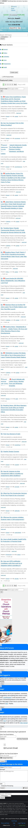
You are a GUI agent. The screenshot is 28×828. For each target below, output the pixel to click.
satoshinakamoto (18, 166)
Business (8, 398)
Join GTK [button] (6, 28)
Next (15, 84)
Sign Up (23, 823)
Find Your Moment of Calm (11, 434)
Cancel (2, 738)
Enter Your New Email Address (9, 753)
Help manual (23, 723)
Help (18, 28)
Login (5, 678)
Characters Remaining (7, 785)
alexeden (17, 578)
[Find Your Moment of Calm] (2, 434)
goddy (16, 398)
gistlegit (16, 116)
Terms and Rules (5, 823)
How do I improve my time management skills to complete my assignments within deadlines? (12, 473)
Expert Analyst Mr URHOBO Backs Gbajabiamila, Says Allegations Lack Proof (13, 281)
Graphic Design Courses (11, 451)
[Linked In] (16, 825)
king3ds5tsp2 (17, 444)
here (18, 678)
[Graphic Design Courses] (2, 451)
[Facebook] (11, 825)
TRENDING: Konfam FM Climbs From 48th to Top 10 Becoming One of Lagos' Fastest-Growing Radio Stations (13, 355)
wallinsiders (17, 510)
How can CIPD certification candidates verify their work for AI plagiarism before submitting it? (11, 563)
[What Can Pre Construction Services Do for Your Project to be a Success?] (2, 493)
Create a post (14, 72)
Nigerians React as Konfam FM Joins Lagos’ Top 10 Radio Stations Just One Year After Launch (14, 307)
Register (8, 697)
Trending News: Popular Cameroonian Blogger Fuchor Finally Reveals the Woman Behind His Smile (13, 230)
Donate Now (21, 825)
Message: (2, 769)
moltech (19, 554)
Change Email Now (7, 757)
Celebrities (6, 56)
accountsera (17, 138)
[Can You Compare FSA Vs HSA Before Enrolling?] (2, 123)
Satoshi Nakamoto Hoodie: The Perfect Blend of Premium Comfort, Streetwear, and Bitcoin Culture (14, 149)
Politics (5, 53)
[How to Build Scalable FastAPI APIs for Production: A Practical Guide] (2, 539)
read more (19, 113)
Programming (6, 63)
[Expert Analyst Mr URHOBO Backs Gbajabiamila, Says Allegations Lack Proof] (2, 278)
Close (2, 670)
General (5, 49)
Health (5, 67)
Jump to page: (4, 88)
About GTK (13, 28)
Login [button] (2, 28)
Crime (4, 60)
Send (25, 788)
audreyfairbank (18, 532)
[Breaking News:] (2, 327)
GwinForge (14, 821)
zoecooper (17, 486)
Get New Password (22, 738)
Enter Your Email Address (7, 734)
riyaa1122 (17, 464)
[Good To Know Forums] (14, 8)
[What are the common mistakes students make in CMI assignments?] (2, 517)
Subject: (2, 767)
